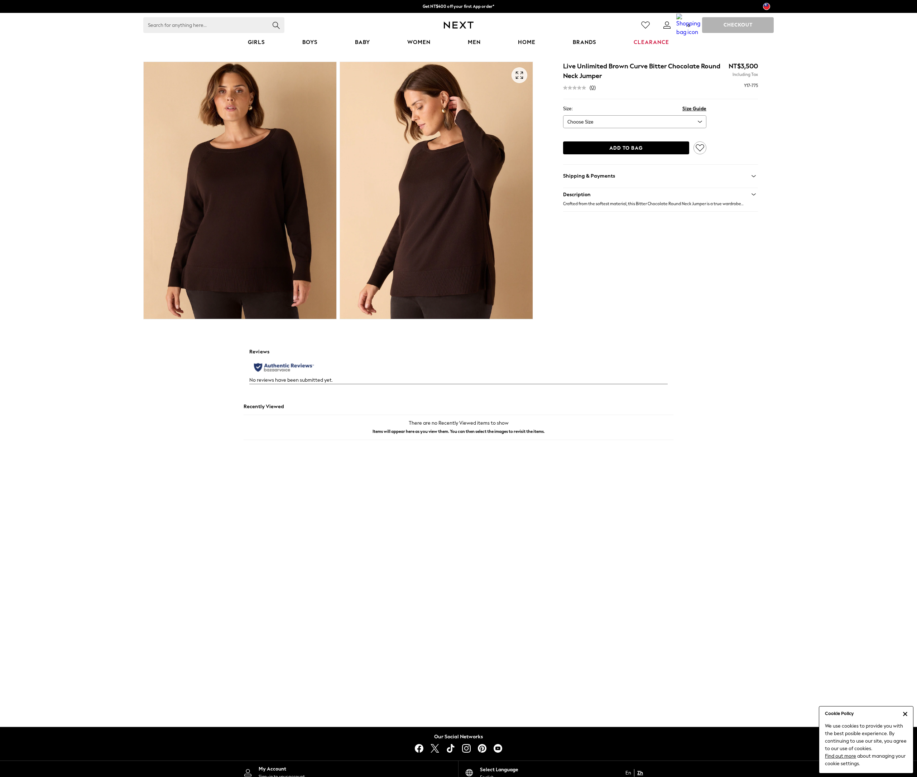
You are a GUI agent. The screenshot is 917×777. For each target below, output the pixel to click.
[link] (667, 25)
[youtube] (498, 748)
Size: (568, 109)
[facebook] (419, 748)
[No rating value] (576, 88)
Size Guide (694, 109)
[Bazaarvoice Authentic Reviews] (284, 367)
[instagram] (466, 748)
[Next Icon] (459, 25)
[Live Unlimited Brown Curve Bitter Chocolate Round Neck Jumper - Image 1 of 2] (240, 190)
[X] (435, 748)
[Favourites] (645, 25)
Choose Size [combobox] (580, 122)
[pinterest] (482, 748)
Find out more (840, 756)
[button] (660, 194)
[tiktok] (450, 748)
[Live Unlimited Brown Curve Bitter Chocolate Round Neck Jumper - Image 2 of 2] (436, 190)
